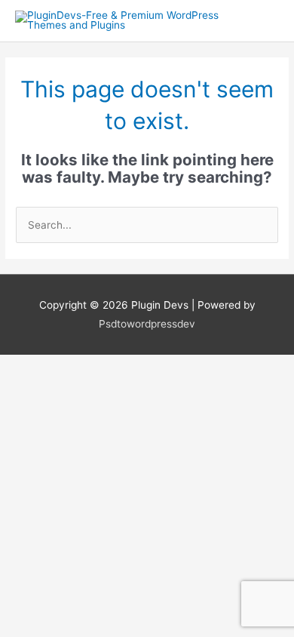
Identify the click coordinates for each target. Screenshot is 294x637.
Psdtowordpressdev (147, 324)
